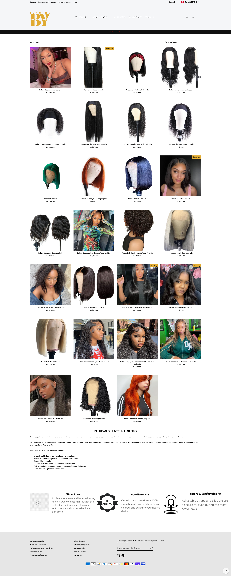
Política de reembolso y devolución (41, 548)
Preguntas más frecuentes (47, 2)
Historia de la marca (64, 2)
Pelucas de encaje (81, 17)
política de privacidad (37, 541)
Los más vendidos (119, 17)
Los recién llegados (135, 17)
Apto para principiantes (101, 17)
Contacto (33, 2)
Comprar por (149, 17)
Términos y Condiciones (38, 545)
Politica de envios (36, 552)
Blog (75, 2)
